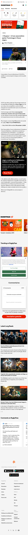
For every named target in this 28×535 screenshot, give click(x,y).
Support (16, 514)
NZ (14, 503)
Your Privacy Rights (14, 268)
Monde (15, 500)
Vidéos (2, 494)
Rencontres (14, 8)
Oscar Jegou (19, 104)
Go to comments (7, 444)
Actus (2, 8)
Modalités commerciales (6, 523)
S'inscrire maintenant (18, 483)
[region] (14, 267)
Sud (15, 497)
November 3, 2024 (21, 125)
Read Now (7, 173)
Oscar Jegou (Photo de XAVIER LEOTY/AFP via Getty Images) (12, 63)
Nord (15, 494)
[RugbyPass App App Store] (9, 471)
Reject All (14, 271)
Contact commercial (16, 517)
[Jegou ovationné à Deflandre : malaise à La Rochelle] (14, 149)
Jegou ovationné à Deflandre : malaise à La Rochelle (13, 161)
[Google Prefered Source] (21, 68)
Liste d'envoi (17, 489)
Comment (5, 68)
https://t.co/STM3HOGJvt (13, 122)
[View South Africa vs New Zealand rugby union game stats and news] (14, 15)
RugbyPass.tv (17, 486)
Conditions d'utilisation (6, 516)
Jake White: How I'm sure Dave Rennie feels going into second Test (11, 427)
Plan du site (3, 497)
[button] (14, 343)
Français (16, 505)
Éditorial (16, 521)
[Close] (25, 258)
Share (11, 68)
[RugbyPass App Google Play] (19, 471)
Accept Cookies (14, 275)
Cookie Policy (11, 264)
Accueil (3, 483)
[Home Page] (7, 5)
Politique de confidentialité (7, 513)
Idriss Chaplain (8, 43)
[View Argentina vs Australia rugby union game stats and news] (23, 15)
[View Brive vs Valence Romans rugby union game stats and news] (6, 15)
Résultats (7, 8)
